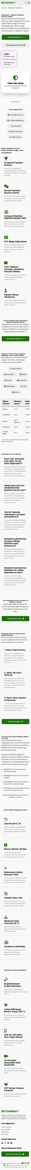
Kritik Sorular (4, 1134)
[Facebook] (8, 1143)
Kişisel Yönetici (16, 137)
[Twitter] (2, 1143)
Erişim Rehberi (5, 1132)
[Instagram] (5, 1143)
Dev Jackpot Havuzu (16, 115)
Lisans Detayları (16, 126)
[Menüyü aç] (29, 2)
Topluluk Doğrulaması (17, 120)
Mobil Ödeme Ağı (16, 131)
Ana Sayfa (4, 8)
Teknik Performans (6, 1127)
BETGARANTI (8, 2)
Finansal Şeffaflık (6, 1129)
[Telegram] (11, 1143)
